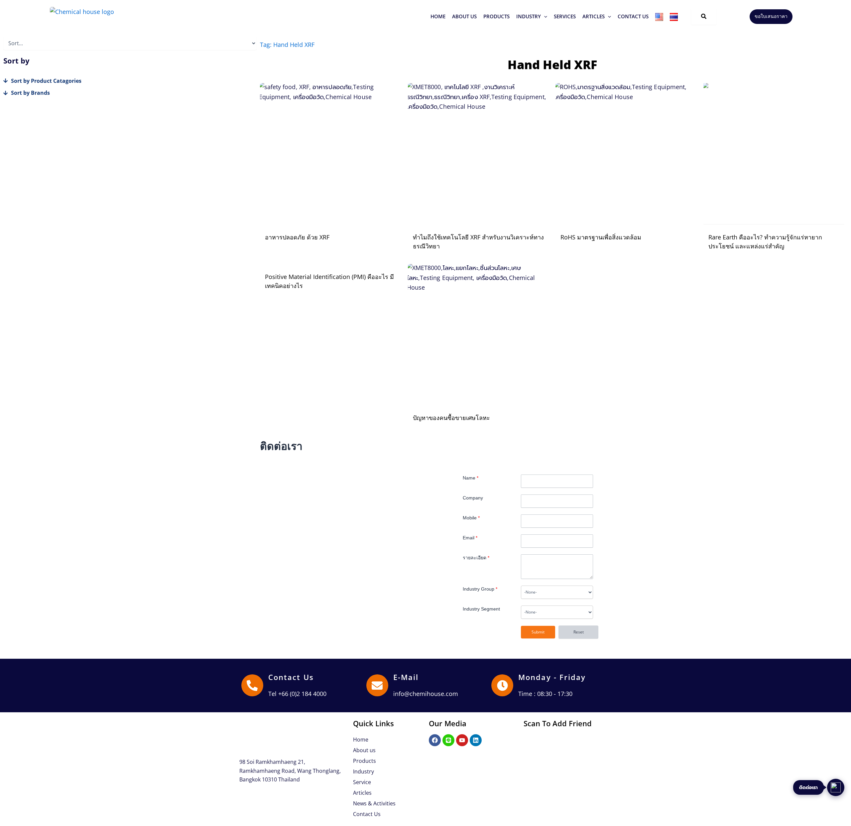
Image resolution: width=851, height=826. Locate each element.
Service (362, 782)
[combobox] (557, 592)
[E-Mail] (377, 685)
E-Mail (406, 677)
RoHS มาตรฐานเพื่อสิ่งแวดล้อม (600, 237)
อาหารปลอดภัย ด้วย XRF (297, 237)
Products (364, 760)
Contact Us (291, 677)
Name (470, 478)
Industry (363, 771)
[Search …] (703, 17)
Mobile (471, 517)
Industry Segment (481, 609)
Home (360, 739)
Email (470, 537)
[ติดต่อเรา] (835, 787)
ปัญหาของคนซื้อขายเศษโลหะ (451, 418)
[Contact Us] (252, 685)
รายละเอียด (476, 557)
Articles (362, 792)
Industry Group (480, 589)
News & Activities (374, 803)
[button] (496, 16)
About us (364, 750)
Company (473, 497)
